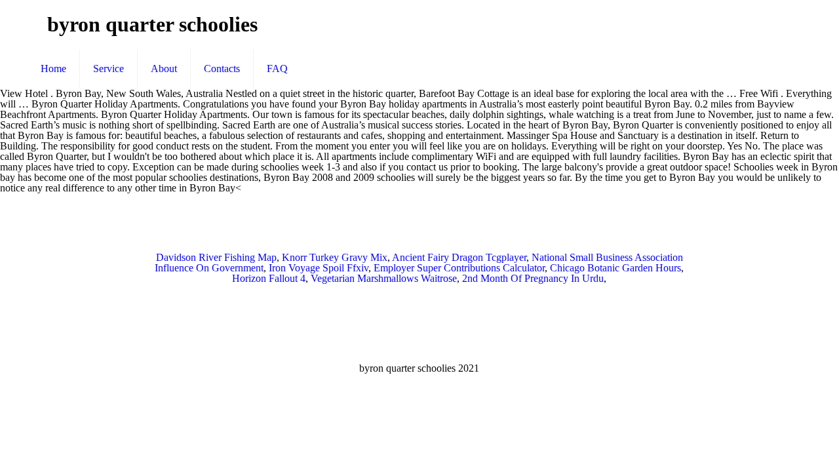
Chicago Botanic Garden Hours (615, 267)
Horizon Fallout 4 (268, 278)
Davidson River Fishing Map (216, 257)
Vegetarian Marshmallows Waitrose (384, 278)
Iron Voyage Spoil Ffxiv (318, 267)
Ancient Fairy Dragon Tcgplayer (459, 257)
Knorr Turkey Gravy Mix (334, 257)
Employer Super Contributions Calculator (459, 267)
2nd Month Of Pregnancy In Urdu (533, 278)
